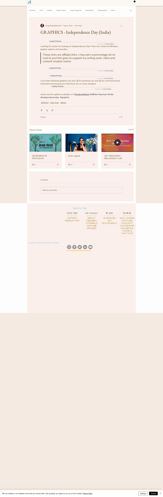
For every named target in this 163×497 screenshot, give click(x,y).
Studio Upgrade (74, 155)
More (113, 10)
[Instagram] (69, 247)
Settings (143, 493)
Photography (102, 10)
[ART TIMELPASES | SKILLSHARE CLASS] (117, 143)
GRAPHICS (45, 103)
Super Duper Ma (75, 10)
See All (131, 129)
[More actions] (121, 25)
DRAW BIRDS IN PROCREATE (39, 157)
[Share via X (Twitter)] (47, 110)
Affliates (63, 103)
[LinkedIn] (85, 247)
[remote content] (81, 42)
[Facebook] (74, 247)
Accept (153, 493)
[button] (135, 1)
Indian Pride (54, 103)
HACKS (49, 10)
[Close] (160, 493)
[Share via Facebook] (41, 110)
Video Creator (61, 10)
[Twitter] (80, 247)
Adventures (89, 10)
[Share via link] (52, 110)
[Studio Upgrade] (82, 143)
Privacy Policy (87, 493)
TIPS (41, 10)
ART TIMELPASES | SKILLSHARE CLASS (113, 157)
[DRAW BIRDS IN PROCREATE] (45, 143)
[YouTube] (90, 247)
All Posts (32, 10)
